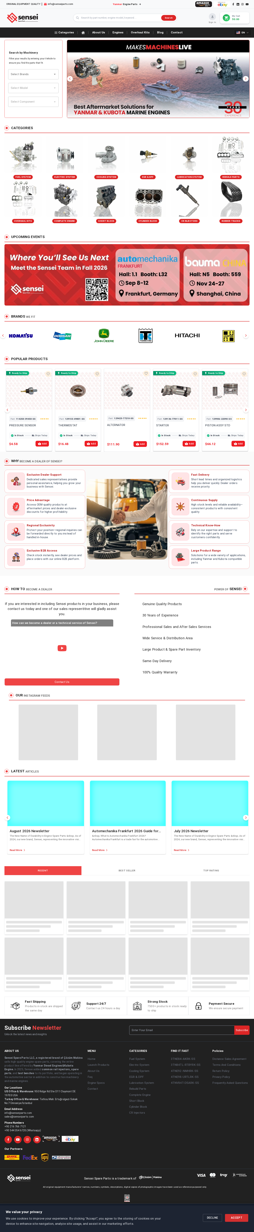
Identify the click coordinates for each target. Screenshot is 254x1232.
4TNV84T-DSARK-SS (185, 1142)
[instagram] (242, 4)
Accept (236, 1217)
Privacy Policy (221, 1136)
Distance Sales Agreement (229, 1118)
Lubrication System (141, 1142)
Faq (90, 1136)
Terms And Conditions (226, 1124)
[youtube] (247, 4)
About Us (93, 1130)
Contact (93, 1148)
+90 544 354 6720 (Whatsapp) (22, 1189)
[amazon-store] (203, 4)
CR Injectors (137, 1172)
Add (44, 443)
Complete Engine (140, 1154)
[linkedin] (237, 4)
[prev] (70, 79)
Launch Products (98, 1124)
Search (169, 17)
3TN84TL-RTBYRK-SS (185, 1124)
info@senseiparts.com (18, 1172)
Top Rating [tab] (127, 870)
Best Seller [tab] (43, 870)
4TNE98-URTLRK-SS (185, 1136)
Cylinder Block (138, 1166)
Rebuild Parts (137, 1148)
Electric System (139, 1124)
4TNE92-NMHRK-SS (184, 1130)
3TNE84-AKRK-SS (183, 1118)
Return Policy (220, 1130)
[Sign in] (212, 16)
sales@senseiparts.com (19, 1175)
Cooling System (139, 1130)
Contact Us (62, 682)
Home (91, 1118)
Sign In (212, 22)
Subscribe (242, 1089)
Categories (66, 32)
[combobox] (30, 74)
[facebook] (233, 4)
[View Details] (24, 408)
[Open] (54, 74)
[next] (246, 79)
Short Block (136, 1160)
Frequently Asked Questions (230, 1142)
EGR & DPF (136, 1136)
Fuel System (137, 1118)
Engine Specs (96, 1142)
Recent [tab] (204, 870)
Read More (16, 850)
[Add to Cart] (34, 408)
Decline (212, 1217)
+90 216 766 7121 (15, 1185)
